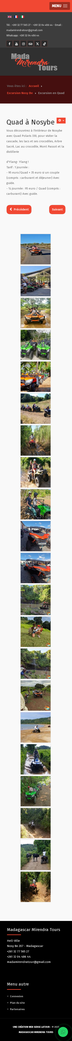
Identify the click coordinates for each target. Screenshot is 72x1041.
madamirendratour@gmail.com (24, 30)
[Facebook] (9, 44)
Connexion (16, 996)
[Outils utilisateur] (61, 120)
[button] (59, 6)
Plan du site (17, 1002)
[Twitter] (37, 44)
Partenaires (17, 1009)
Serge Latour (42, 1027)
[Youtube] (16, 44)
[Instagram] (23, 44)
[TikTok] (44, 44)
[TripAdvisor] (30, 44)
